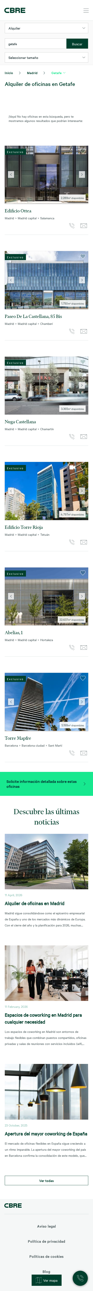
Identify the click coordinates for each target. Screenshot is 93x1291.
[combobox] (35, 44)
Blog (46, 1271)
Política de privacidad (46, 1241)
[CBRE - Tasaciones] (13, 1206)
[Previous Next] (46, 175)
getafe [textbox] (12, 44)
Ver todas (46, 1180)
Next (82, 175)
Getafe (56, 73)
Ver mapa (50, 1280)
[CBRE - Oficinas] (14, 10)
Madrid (32, 73)
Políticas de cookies (46, 1256)
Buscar (77, 43)
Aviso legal (46, 1226)
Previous (11, 175)
